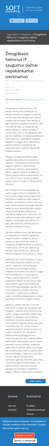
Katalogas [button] (18, 20)
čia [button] (27, 428)
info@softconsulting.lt (36, 410)
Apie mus (12, 406)
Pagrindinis (12, 34)
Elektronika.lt (28, 99)
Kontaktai (12, 410)
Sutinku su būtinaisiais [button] (25, 441)
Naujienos (26, 34)
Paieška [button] (32, 20)
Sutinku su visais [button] (24, 435)
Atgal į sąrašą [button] (35, 381)
